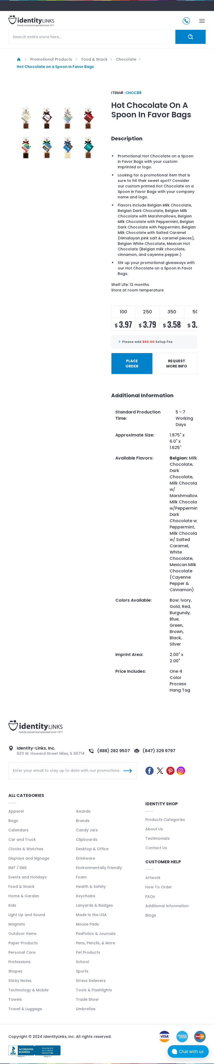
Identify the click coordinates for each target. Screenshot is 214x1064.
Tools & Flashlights (94, 990)
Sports (82, 971)
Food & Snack (21, 886)
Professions (19, 961)
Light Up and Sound (26, 914)
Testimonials (157, 838)
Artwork (152, 877)
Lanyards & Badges (94, 905)
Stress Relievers (91, 980)
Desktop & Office (92, 849)
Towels (15, 999)
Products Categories (165, 819)
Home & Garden (23, 896)
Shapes (15, 971)
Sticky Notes (20, 980)
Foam (81, 877)
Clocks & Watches (25, 849)
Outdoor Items (22, 933)
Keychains (85, 896)
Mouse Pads (87, 924)
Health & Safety (91, 886)
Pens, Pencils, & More (95, 943)
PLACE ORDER (132, 363)
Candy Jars (87, 830)
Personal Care (21, 952)
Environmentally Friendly (99, 867)
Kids (12, 905)
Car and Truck (22, 839)
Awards (83, 811)
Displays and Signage (28, 858)
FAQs (150, 896)
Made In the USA (91, 914)
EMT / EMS (17, 867)
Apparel (16, 811)
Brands (83, 820)
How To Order (158, 887)
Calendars (18, 830)
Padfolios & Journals (96, 933)
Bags (13, 820)
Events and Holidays (27, 877)
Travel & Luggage (25, 1008)
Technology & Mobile (28, 990)
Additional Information (167, 905)
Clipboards (86, 839)
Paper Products (23, 943)
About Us (154, 829)
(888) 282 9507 (113, 751)
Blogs (150, 915)
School (82, 961)
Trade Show (87, 999)
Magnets (16, 924)
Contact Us (156, 847)
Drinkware (85, 858)
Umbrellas (86, 1008)
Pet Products (88, 952)
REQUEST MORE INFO (176, 363)
